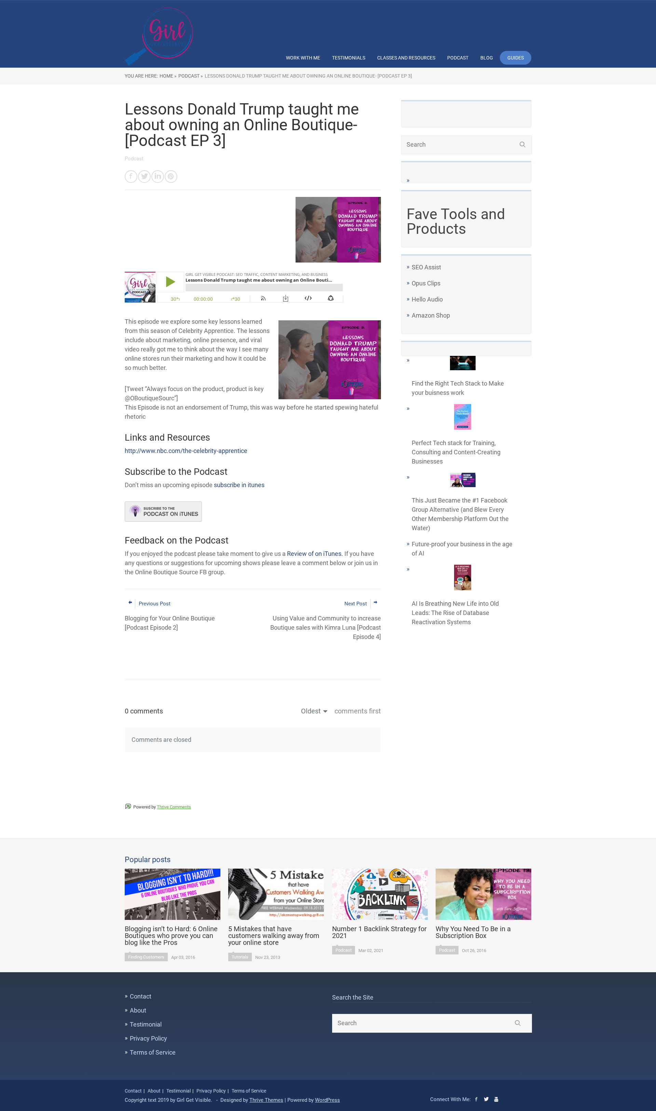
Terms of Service (153, 1052)
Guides (515, 58)
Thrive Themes (266, 1100)
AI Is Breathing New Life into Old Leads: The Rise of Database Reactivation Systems (455, 613)
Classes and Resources (406, 58)
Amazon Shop (431, 315)
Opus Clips (426, 283)
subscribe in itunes (239, 484)
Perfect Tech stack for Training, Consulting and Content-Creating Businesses (456, 452)
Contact (140, 996)
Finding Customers (146, 957)
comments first (357, 711)
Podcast (457, 58)
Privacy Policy (148, 1038)
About (138, 1010)
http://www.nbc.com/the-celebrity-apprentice (186, 450)
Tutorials (240, 957)
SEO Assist (426, 267)
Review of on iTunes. (315, 553)
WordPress (327, 1100)
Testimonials (348, 58)
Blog (486, 58)
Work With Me (303, 58)
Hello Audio (427, 299)
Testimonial (146, 1024)
